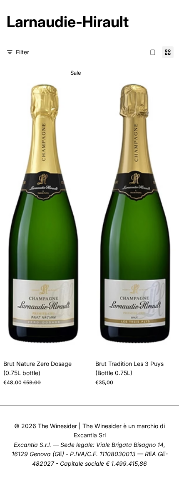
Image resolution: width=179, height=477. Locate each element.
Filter (22, 52)
